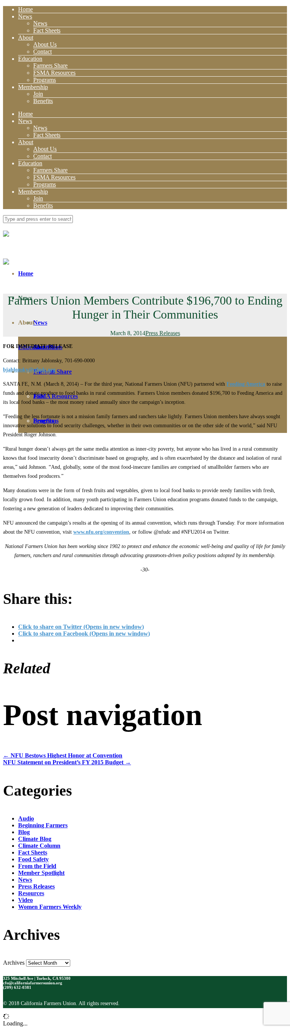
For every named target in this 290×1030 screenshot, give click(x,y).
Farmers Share (50, 65)
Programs (44, 80)
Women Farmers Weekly (50, 907)
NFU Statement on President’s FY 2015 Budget (67, 762)
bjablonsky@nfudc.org (29, 370)
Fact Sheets (46, 30)
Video (25, 900)
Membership (33, 87)
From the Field (37, 866)
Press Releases (162, 333)
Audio (26, 818)
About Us (45, 44)
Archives (14, 962)
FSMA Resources (54, 72)
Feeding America (246, 384)
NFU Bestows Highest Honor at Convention (62, 755)
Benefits (43, 101)
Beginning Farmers (43, 825)
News (25, 16)
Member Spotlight (41, 873)
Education (30, 58)
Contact (42, 51)
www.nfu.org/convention (101, 532)
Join (38, 94)
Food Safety (33, 859)
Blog (24, 832)
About (25, 37)
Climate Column (39, 845)
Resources (31, 893)
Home (25, 9)
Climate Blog (34, 839)
